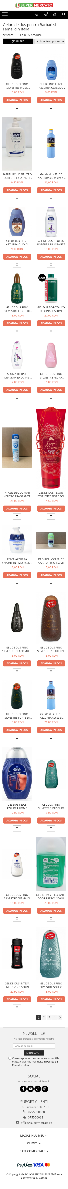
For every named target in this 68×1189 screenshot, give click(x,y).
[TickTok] (37, 1089)
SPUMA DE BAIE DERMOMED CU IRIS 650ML (17, 375)
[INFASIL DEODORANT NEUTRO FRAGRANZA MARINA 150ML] (17, 447)
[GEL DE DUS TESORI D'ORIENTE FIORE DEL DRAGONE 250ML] (51, 447)
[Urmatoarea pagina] (59, 1017)
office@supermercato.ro (36, 1123)
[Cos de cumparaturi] (55, 14)
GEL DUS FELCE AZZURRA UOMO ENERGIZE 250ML (17, 806)
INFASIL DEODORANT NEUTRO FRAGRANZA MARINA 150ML (17, 494)
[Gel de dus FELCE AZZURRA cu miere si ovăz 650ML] (51, 143)
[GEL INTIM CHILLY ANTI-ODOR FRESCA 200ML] (51, 864)
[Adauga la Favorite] (17, 108)
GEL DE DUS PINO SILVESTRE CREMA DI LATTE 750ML (17, 896)
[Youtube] (30, 1089)
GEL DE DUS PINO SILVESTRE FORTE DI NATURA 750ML (17, 715)
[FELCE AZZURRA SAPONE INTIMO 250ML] (17, 540)
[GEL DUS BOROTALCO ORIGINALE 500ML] (51, 288)
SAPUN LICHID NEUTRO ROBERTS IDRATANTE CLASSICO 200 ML (17, 176)
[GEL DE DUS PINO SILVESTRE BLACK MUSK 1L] (17, 618)
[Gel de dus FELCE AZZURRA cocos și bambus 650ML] (51, 695)
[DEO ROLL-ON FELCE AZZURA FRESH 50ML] (51, 540)
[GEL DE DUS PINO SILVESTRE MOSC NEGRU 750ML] (17, 65)
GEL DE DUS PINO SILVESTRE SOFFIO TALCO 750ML (51, 985)
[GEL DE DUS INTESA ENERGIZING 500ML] (17, 953)
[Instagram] (45, 1089)
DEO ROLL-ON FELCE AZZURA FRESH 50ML (51, 561)
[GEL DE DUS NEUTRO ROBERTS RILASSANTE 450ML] (51, 222)
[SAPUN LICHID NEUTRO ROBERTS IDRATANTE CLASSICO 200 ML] (17, 144)
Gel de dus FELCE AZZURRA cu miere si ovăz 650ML (51, 176)
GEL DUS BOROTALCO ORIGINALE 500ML (51, 309)
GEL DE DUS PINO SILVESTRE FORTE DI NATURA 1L (17, 309)
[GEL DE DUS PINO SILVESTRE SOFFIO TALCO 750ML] (51, 953)
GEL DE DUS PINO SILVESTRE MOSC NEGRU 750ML (17, 85)
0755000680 (36, 1112)
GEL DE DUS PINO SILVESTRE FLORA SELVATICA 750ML (51, 375)
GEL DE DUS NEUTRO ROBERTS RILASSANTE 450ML (51, 242)
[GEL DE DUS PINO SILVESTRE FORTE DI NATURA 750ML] (17, 695)
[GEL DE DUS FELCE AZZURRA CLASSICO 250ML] (51, 65)
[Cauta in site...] (64, 14)
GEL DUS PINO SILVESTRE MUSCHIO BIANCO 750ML (51, 806)
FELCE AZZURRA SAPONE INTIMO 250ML (17, 561)
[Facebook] (23, 1089)
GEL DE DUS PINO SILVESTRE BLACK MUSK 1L (17, 649)
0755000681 (36, 1117)
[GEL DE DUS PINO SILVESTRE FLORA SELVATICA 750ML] (51, 355)
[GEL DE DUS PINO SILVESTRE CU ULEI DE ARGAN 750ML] (51, 618)
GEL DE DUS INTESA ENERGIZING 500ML (17, 985)
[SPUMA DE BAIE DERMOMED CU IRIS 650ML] (17, 355)
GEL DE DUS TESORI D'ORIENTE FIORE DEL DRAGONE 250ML (51, 494)
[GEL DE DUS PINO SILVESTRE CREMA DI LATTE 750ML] (17, 864)
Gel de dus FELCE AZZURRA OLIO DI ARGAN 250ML (17, 242)
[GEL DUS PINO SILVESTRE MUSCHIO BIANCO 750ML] (51, 774)
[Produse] (5, 15)
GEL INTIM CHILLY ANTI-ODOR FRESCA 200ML (51, 896)
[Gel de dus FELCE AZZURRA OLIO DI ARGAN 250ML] (17, 222)
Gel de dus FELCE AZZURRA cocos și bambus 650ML (51, 715)
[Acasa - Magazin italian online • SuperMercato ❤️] (34, 5)
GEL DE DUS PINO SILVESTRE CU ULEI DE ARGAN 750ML (51, 649)
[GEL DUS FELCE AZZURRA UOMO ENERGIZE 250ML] (17, 774)
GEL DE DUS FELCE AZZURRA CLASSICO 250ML (51, 85)
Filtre (19, 41)
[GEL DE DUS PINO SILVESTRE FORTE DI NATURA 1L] (17, 288)
